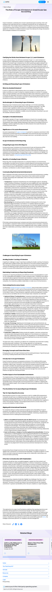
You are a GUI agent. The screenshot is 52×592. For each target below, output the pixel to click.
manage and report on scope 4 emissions (21, 287)
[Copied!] (13, 524)
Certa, (44, 517)
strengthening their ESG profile (22, 155)
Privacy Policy (6, 581)
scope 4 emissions (21, 132)
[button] (48, 2)
